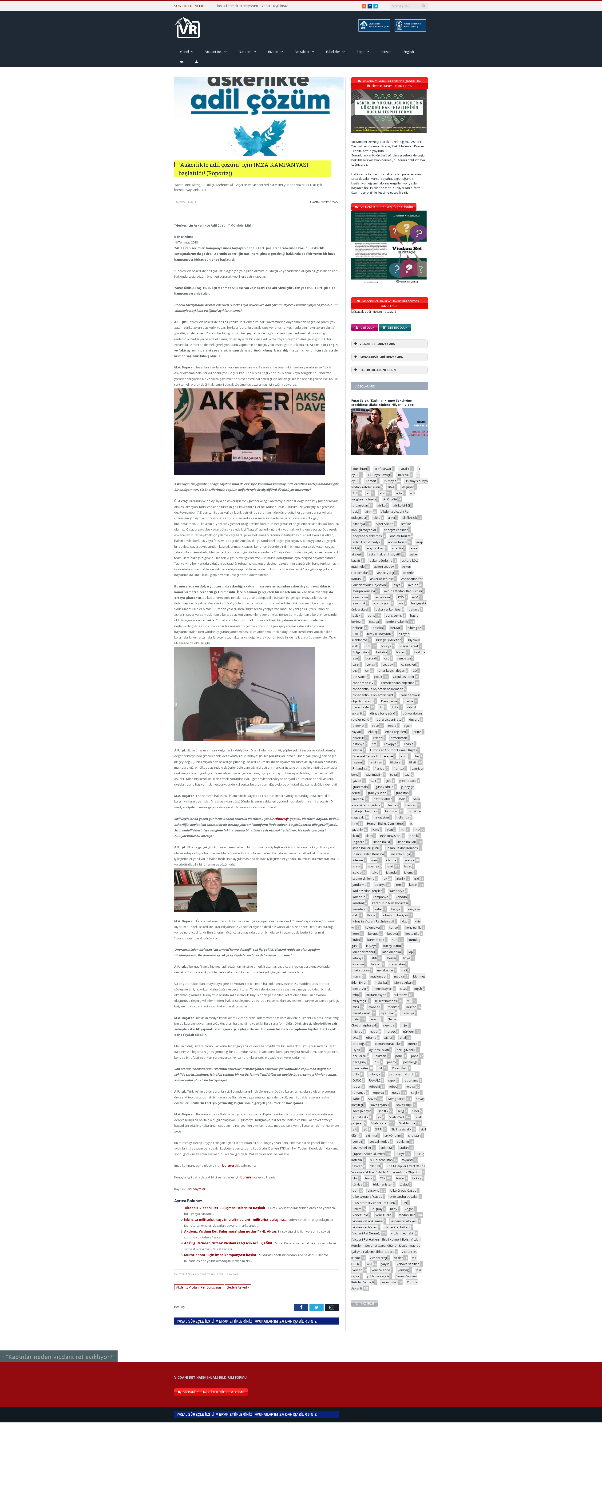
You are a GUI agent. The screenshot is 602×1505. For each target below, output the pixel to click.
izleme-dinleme (363, 878)
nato (355, 1019)
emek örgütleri (395, 732)
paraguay (359, 1062)
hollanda (402, 817)
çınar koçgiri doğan (391, 670)
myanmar (387, 1013)
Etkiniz (408, 744)
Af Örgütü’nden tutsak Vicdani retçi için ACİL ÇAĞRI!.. (226, 1240)
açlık (399, 493)
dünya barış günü (382, 713)
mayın (356, 976)
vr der (398, 1258)
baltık (356, 615)
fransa (379, 768)
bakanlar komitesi (388, 609)
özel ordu (359, 1056)
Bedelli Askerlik (235, 1283)
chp (355, 670)
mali (404, 970)
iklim (355, 836)
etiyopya (390, 744)
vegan (409, 1209)
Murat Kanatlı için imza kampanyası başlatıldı (220, 1251)
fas (417, 756)
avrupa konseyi (363, 591)
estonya (358, 744)
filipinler (396, 762)
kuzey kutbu (392, 946)
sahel (356, 1099)
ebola (392, 725)
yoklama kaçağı (378, 1276)
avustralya (360, 597)
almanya (358, 524)
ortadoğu (359, 1044)
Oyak (356, 1050)
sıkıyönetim (392, 1135)
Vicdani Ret (213, 51)
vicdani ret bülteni (397, 1227)
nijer (405, 1025)
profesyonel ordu (402, 1074)
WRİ (369, 1264)
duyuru (414, 719)
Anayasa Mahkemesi (367, 536)
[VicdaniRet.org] (187, 27)
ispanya (373, 866)
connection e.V (362, 683)
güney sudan (377, 793)
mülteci (411, 1007)
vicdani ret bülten (364, 1227)
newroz (388, 1025)
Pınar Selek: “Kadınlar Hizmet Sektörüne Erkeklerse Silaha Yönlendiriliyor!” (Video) (382, 403)
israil (390, 866)
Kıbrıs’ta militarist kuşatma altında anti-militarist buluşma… (232, 1217)
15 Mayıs (390, 481)
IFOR (390, 829)
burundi (371, 658)
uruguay (377, 1209)
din (381, 707)
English (408, 51)
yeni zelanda (381, 1270)
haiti (402, 799)
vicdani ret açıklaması (367, 1221)
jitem (398, 884)
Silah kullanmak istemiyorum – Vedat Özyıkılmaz (251, 6)
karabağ (358, 903)
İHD (417, 829)
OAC (355, 1037)
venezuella (384, 1215)
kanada (401, 897)
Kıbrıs (371, 915)
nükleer (408, 1031)
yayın (385, 1264)
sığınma (371, 1135)
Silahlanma (407, 1123)
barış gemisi (394, 615)
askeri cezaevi (384, 566)
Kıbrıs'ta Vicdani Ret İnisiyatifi (373, 921)
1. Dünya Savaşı (378, 475)
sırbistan (414, 1135)
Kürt (395, 940)
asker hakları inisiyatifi (384, 554)
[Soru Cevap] (59, 1346)
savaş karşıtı (396, 1099)
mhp (355, 995)
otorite (413, 1044)
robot (393, 1086)
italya (375, 872)
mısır (355, 1007)
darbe (408, 701)
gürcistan (402, 793)
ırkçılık (400, 878)
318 (354, 493)
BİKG (356, 634)
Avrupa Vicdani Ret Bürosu (403, 591)
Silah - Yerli (396, 1117)
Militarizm (401, 995)
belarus (358, 628)
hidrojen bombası (365, 811)
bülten (400, 652)
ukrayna (374, 1190)
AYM (415, 597)
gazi (407, 774)
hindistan (392, 811)
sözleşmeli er (361, 1148)
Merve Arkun (403, 982)
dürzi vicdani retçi (389, 719)
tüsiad (404, 1184)
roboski (374, 1086)
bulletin (381, 652)
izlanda (391, 872)
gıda (388, 780)
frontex (398, 768)
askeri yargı (385, 573)
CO (415, 670)
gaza (393, 774)
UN (405, 1203)
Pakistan (380, 1056)
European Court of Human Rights (393, 750)
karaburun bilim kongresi (390, 903)
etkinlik (357, 750)
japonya (380, 884)
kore (355, 933)
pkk (380, 1068)
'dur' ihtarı (359, 469)
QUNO (356, 1080)
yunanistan (389, 1282)
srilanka (386, 1148)
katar (378, 909)
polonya (374, 1074)
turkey (416, 1178)
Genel (184, 51)
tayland (407, 1160)
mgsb (418, 988)
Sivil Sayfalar (195, 1188)
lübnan (376, 964)
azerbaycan (381, 603)
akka (376, 517)
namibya (408, 1013)
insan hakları (406, 842)
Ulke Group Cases (403, 1190)
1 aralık (404, 469)
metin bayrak (383, 988)
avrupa (413, 585)
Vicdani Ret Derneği (366, 1233)
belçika (378, 628)
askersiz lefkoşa (382, 579)
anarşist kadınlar (396, 530)
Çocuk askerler (403, 677)
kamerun (358, 897)
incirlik (413, 836)
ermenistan (399, 738)
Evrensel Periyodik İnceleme (372, 756)
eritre (417, 732)
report (356, 1086)
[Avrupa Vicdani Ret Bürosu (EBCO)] (410, 30)
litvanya (358, 964)
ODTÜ (388, 1037)
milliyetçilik (360, 1001)
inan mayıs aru (390, 836)
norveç (391, 1031)
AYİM (400, 597)
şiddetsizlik (360, 1117)
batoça (374, 621)
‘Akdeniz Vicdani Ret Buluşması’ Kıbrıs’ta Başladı (222, 1206)
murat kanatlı (361, 1013)
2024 (391, 487)
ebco (375, 725)
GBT (373, 780)
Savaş (372, 1099)
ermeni (378, 738)
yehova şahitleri (408, 1264)
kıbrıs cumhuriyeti (395, 915)
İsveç (408, 866)
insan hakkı (381, 842)
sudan (404, 1148)
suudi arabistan (381, 1160)
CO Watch (359, 677)
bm (368, 646)
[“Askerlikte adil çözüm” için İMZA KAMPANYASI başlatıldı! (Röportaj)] (259, 154)
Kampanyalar (330, 201)
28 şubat (408, 487)
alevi (391, 517)
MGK (403, 988)
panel (399, 1056)
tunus (400, 1178)
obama (371, 1037)
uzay (393, 1209)
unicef (356, 1209)
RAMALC (374, 1080)
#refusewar (382, 469)
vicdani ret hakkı (402, 1233)
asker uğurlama (381, 560)
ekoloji (373, 732)
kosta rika (412, 933)
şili (354, 1129)
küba (356, 940)
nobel (374, 1031)
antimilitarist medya (366, 542)
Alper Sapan (384, 524)
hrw (355, 823)
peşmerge (410, 1062)
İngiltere (358, 842)
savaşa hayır (361, 1111)
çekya (371, 664)
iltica (369, 836)
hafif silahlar (383, 799)
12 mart (371, 481)
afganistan (360, 505)
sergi (400, 1111)
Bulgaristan (360, 652)
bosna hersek (409, 646)
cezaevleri (408, 664)
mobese (374, 1007)
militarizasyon (376, 995)
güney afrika (384, 787)
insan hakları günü (365, 848)
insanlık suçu (400, 854)
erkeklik (358, 738)
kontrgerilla (413, 927)
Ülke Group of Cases (367, 1196)
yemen (357, 1270)
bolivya (386, 646)
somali (357, 1141)
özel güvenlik (405, 1050)
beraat (395, 628)
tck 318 (375, 1166)
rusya (396, 1092)
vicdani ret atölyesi (404, 1221)
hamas (393, 805)
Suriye (400, 1154)
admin (190, 1270)
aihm (368, 511)
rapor (392, 1080)
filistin (413, 762)
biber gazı (415, 628)
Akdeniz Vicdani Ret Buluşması (197, 1283)
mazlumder (378, 976)
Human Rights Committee (385, 823)
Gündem (244, 51)
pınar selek (360, 1068)
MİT (409, 1001)
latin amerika (391, 952)
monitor (393, 1007)
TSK (382, 1178)
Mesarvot (359, 988)
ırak (384, 878)
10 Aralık (403, 475)
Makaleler (302, 51)
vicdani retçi (378, 1258)
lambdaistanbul (363, 952)
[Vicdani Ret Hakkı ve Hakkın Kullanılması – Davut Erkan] (376, 311)
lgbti (374, 958)
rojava (410, 1086)
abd (382, 493)
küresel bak (375, 940)
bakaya (414, 609)
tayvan (357, 1166)
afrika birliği (401, 505)
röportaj (280, 818)
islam (356, 866)
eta (374, 744)
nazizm (375, 1019)
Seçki (360, 51)
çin (367, 670)
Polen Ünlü (400, 1068)
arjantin (397, 548)
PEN (377, 1062)
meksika (381, 982)
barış (371, 615)
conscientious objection (398, 683)
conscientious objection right (372, 695)
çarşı (355, 664)
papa (415, 1056)
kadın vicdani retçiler (367, 891)
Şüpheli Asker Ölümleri (368, 1154)
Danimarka (389, 701)
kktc (404, 921)
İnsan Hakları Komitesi (403, 848)
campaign (404, 658)
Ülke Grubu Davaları (404, 1196)
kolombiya (372, 927)
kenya (395, 909)
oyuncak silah (379, 1050)
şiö (366, 1129)
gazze (356, 780)
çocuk (378, 677)
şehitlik (383, 1111)
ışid (416, 878)
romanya (358, 1092)
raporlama (411, 1080)
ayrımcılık (359, 603)
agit (355, 511)
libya (406, 958)
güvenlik (358, 799)
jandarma (359, 884)
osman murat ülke (388, 1044)
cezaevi (388, 664)
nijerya (357, 1031)
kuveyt (371, 946)
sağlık (415, 1092)
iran (374, 860)
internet (358, 860)
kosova (392, 933)
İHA (402, 829)
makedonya (361, 970)
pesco (391, 1062)
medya (399, 976)
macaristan (397, 964)
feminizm (376, 762)
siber (415, 1111)
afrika (381, 505)
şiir (379, 1117)
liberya (391, 958)
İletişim (386, 51)
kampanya (380, 897)
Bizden (273, 51)
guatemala (360, 787)
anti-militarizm (400, 536)
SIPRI (378, 1129)
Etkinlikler (333, 51)
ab (368, 493)
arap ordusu (375, 548)
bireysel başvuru (379, 634)
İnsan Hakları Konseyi (368, 854)
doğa (394, 707)
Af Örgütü (390, 499)
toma (368, 1178)
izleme (409, 872)
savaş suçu (404, 1105)
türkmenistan (382, 1184)
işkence (409, 860)
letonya (357, 958)
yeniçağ (403, 1270)
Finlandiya (359, 768)
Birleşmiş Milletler (388, 640)
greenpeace (407, 780)
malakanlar (385, 970)
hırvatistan (381, 817)
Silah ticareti (379, 1123)
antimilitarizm (397, 542)
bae (401, 603)
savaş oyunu (379, 1105)
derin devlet (361, 707)
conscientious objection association (377, 689)
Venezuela (360, 1215)
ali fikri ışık (409, 517)
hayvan (410, 805)
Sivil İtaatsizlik (401, 1129)
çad (386, 658)
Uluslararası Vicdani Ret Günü (373, 1203)
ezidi (403, 756)
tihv (355, 1178)
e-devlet (358, 725)
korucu (373, 933)
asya (396, 585)
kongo (393, 927)
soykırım (403, 1141)
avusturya (382, 597)
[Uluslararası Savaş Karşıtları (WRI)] (374, 30)
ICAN (375, 829)
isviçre (357, 872)
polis (355, 1074)
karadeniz (359, 909)
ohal (403, 1037)
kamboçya (396, 891)
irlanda (391, 860)
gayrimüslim (373, 774)
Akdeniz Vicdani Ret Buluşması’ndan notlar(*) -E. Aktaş (227, 1228)
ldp (410, 952)
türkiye (357, 1184)
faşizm (357, 762)
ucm (355, 1190)
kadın (413, 884)
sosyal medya (379, 1141)
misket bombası (386, 1001)
